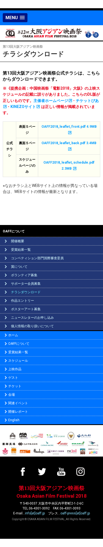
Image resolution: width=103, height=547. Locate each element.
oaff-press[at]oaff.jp (75, 513)
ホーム (13, 335)
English (14, 420)
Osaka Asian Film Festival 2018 (51, 496)
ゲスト (13, 378)
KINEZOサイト (23, 106)
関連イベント (18, 403)
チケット (14, 386)
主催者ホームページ (51, 100)
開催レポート (18, 412)
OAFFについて (18, 344)
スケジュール (18, 361)
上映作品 (14, 369)
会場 (11, 395)
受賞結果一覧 (18, 352)
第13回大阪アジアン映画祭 (52, 488)
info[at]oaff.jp (35, 513)
